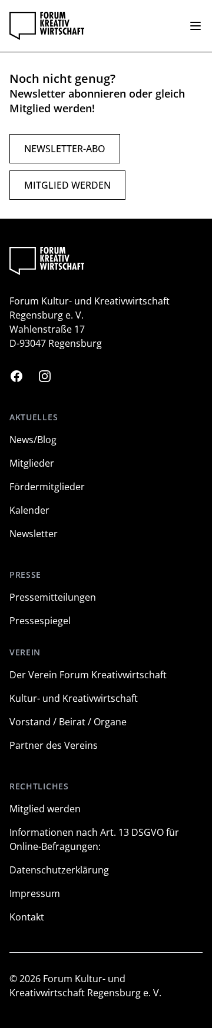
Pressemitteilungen (52, 597)
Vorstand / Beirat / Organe (68, 721)
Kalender (29, 510)
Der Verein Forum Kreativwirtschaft (88, 674)
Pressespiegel (40, 620)
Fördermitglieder (47, 486)
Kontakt (26, 916)
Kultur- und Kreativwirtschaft (73, 698)
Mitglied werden (67, 185)
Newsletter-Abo (64, 148)
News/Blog (33, 439)
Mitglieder (31, 463)
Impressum (34, 893)
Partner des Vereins (53, 745)
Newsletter (33, 533)
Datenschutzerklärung (59, 869)
